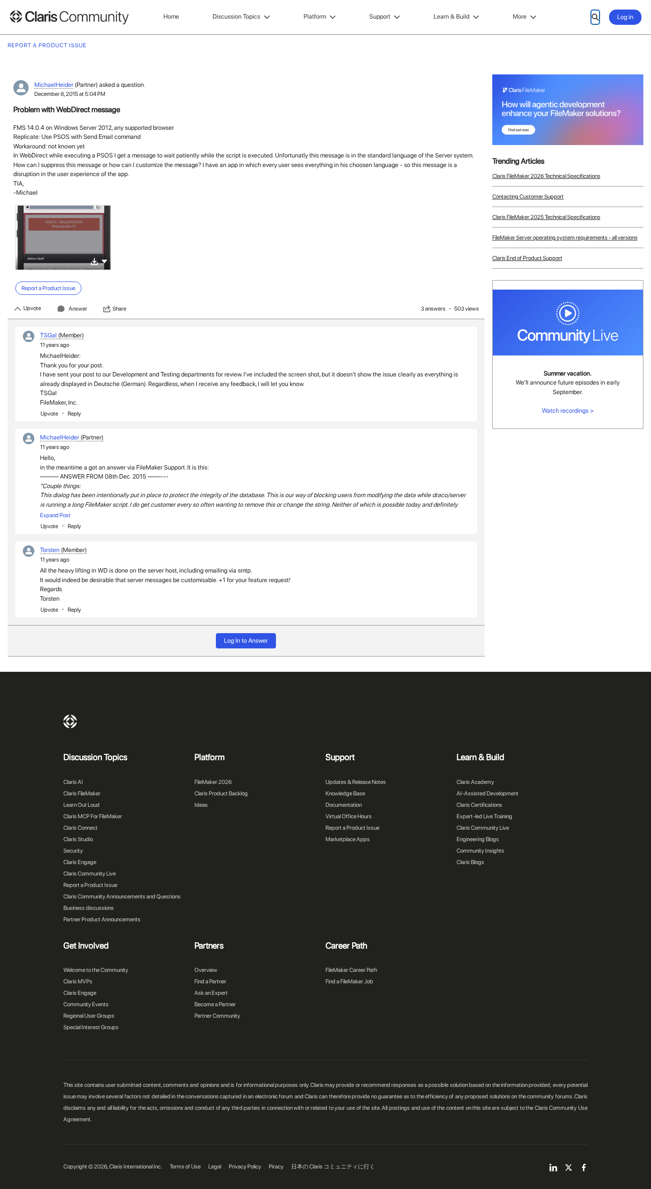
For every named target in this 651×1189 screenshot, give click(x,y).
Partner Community (217, 1015)
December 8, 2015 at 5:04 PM (69, 94)
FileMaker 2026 (213, 782)
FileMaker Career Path (351, 970)
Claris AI (73, 782)
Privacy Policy (245, 1166)
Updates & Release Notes (356, 782)
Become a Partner (215, 1004)
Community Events (86, 1004)
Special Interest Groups (91, 1027)
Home (171, 16)
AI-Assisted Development (488, 793)
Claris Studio (78, 839)
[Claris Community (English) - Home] (69, 17)
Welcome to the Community (95, 970)
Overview (205, 970)
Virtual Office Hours (349, 816)
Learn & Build (451, 16)
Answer (78, 308)
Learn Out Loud (81, 805)
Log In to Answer (246, 640)
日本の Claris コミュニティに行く (333, 1166)
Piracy (276, 1166)
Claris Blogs (470, 862)
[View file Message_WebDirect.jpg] (63, 238)
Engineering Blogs (478, 839)
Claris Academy (475, 782)
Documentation (344, 805)
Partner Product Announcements (102, 919)
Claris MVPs (77, 981)
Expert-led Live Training (484, 816)
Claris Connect (80, 827)
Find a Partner (210, 981)
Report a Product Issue (90, 885)
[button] (104, 260)
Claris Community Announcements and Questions (122, 896)
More (520, 16)
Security (73, 850)
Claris (70, 721)
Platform (315, 16)
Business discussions (88, 908)
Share (119, 308)
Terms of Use (185, 1166)
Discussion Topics (236, 16)
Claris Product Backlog (221, 793)
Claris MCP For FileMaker (92, 816)
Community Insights (480, 850)
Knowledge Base (345, 793)
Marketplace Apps (348, 839)
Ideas (201, 805)
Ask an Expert (211, 993)
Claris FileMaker (82, 793)
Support (379, 16)
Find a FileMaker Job (349, 981)
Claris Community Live (89, 873)
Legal (214, 1166)
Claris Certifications (479, 805)
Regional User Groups (88, 1015)
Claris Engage (79, 862)
